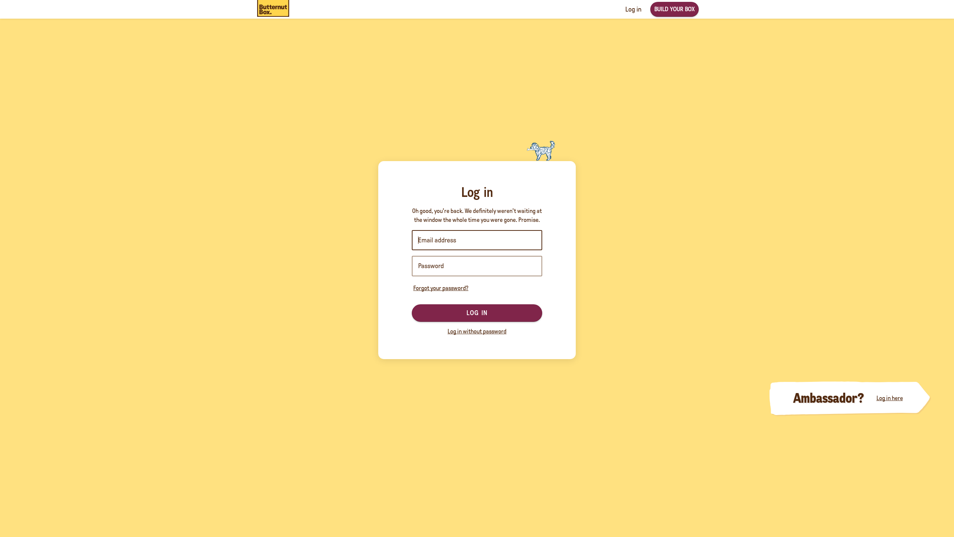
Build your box (674, 9)
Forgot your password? (440, 288)
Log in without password (477, 331)
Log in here (889, 398)
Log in (477, 313)
